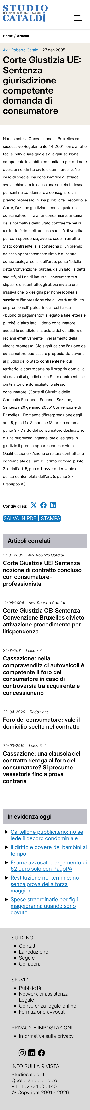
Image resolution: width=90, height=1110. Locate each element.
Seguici (27, 958)
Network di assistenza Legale (43, 997)
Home (8, 36)
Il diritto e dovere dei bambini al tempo (49, 850)
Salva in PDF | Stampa (32, 518)
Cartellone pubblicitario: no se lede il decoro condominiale (47, 834)
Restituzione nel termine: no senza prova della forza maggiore (45, 884)
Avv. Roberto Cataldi (21, 49)
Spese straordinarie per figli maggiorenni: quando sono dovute (44, 905)
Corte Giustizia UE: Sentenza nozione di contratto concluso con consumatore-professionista (42, 573)
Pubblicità (30, 988)
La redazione (33, 952)
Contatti (27, 946)
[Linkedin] (53, 505)
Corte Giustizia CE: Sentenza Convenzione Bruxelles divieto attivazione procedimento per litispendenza (43, 621)
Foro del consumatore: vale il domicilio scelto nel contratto (41, 723)
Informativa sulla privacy (46, 1036)
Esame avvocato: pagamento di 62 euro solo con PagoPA (49, 865)
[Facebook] (43, 505)
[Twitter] (34, 505)
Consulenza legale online (47, 1006)
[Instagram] (22, 1053)
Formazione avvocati (42, 1012)
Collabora (30, 964)
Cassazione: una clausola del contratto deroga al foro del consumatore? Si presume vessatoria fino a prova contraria (41, 767)
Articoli (23, 36)
